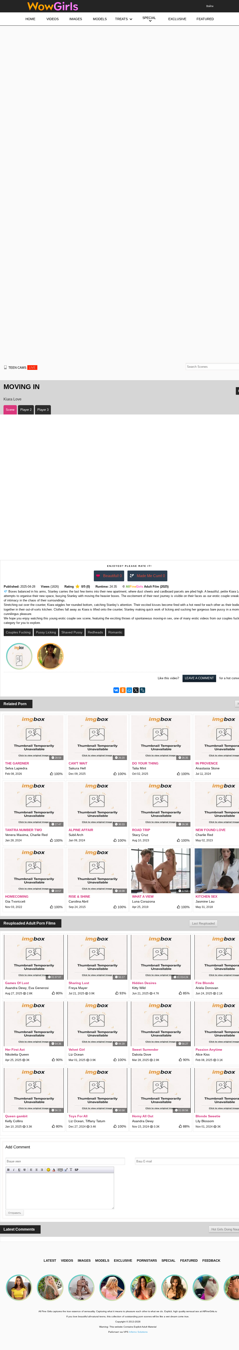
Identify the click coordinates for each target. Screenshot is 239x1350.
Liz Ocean (76, 1054)
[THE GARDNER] (34, 737)
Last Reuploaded (203, 923)
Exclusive (123, 1260)
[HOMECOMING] (34, 870)
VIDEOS (67, 1260)
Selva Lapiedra (16, 768)
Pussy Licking (46, 632)
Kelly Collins (14, 1121)
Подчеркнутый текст (19, 1170)
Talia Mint (139, 768)
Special (169, 1260)
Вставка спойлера (76, 1170)
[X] (136, 690)
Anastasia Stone (208, 768)
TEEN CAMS (22, 367)
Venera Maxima (16, 835)
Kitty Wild (139, 988)
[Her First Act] (34, 1023)
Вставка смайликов (48, 1170)
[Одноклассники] (123, 690)
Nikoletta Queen (17, 1054)
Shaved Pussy (71, 632)
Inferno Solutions (138, 1332)
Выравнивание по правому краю (42, 1170)
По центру (36, 1170)
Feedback (211, 1260)
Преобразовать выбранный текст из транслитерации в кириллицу (71, 1170)
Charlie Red (39, 835)
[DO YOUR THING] (161, 737)
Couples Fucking (18, 632)
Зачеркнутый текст (24, 1170)
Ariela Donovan (207, 988)
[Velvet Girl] (97, 1023)
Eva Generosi (38, 988)
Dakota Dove (141, 1054)
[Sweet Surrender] (161, 1023)
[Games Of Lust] (34, 957)
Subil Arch (76, 835)
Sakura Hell (77, 768)
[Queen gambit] (34, 1090)
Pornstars (147, 1260)
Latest (50, 1260)
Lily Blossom (205, 1121)
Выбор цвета (53, 1170)
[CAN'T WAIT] (97, 737)
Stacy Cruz (140, 835)
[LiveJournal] (142, 690)
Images (84, 1260)
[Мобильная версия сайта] (5, 367)
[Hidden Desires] (161, 957)
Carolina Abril (78, 901)
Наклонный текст (14, 1170)
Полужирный (8, 1170)
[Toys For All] (97, 1090)
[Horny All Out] (161, 1090)
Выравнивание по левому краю (31, 1170)
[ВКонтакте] (116, 690)
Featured (189, 1260)
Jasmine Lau (205, 901)
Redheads (95, 632)
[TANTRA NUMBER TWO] (34, 804)
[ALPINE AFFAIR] (97, 804)
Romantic (115, 632)
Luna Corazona (143, 901)
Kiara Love (12, 399)
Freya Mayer (78, 988)
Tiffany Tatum (95, 1121)
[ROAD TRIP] (161, 804)
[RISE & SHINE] (97, 870)
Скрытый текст (60, 1170)
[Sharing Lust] (97, 957)
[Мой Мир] (129, 690)
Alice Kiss (203, 1054)
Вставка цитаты (65, 1170)
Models (102, 1260)
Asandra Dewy (16, 988)
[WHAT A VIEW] (161, 870)
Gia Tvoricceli (15, 901)
